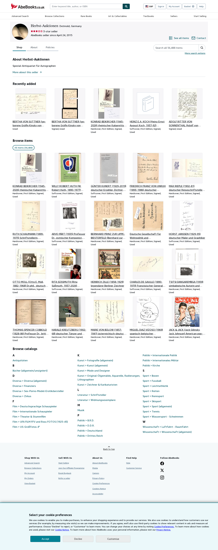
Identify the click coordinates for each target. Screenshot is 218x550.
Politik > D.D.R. (86, 425)
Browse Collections (54, 16)
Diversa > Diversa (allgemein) (30, 380)
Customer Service (134, 468)
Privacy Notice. (163, 529)
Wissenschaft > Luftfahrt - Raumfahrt (165, 426)
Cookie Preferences (101, 483)
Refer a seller (64, 478)
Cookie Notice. (62, 529)
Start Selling (200, 16)
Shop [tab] (19, 47)
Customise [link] (113, 538)
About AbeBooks (100, 463)
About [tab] (34, 47)
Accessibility (97, 494)
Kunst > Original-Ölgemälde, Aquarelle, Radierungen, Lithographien (109, 377)
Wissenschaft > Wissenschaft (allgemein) (167, 431)
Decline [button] (78, 539)
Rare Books (86, 16)
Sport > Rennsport (153, 396)
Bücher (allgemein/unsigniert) (30, 370)
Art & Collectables (117, 16)
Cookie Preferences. (164, 526)
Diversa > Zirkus (22, 396)
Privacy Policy (98, 478)
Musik (81, 410)
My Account (174, 6)
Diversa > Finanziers (24, 385)
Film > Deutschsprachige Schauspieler (35, 406)
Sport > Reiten (151, 391)
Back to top (109, 449)
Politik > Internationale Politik (160, 355)
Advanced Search (20, 16)
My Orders (29, 478)
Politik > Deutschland (90, 430)
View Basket (29, 483)
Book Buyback (64, 473)
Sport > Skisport (152, 401)
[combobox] (86, 6)
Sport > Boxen (151, 375)
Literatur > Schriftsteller (92, 394)
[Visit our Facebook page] (162, 464)
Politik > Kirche (151, 365)
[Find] (126, 6)
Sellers (173, 16)
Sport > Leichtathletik (155, 385)
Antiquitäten (20, 360)
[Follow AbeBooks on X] (162, 471)
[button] (202, 48)
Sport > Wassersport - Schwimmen (163, 416)
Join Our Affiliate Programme (71, 468)
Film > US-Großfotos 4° (26, 426)
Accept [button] (45, 539)
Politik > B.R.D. (86, 420)
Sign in (161, 6)
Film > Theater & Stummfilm (29, 416)
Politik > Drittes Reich (90, 435)
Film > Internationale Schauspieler (32, 411)
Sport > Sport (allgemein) (157, 406)
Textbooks (148, 16)
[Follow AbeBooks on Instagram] (162, 477)
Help (201, 6)
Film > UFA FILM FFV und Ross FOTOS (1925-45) (40, 421)
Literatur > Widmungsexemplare (97, 400)
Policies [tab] (50, 47)
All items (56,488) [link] (24, 147)
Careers (95, 473)
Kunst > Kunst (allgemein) (93, 365)
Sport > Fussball (152, 380)
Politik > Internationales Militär (161, 360)
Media (95, 468)
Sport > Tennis (151, 411)
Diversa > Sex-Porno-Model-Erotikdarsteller (38, 391)
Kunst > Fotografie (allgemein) (95, 360)
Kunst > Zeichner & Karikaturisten (97, 384)
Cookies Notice (99, 488)
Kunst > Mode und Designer (94, 370)
